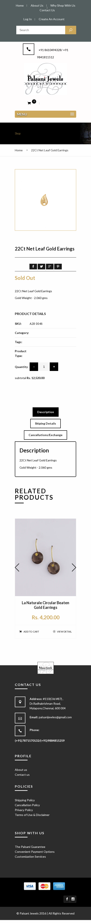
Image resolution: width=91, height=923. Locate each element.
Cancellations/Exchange (45, 435)
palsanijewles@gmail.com (55, 717)
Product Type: (20, 353)
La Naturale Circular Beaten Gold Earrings (45, 605)
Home (19, 150)
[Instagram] (73, 899)
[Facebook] (67, 899)
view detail (64, 631)
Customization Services (30, 856)
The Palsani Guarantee (30, 847)
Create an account (52, 19)
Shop (18, 133)
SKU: (18, 323)
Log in (27, 19)
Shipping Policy (25, 800)
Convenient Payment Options (35, 851)
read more (22, 304)
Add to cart (31, 631)
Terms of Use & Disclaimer (32, 815)
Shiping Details (45, 423)
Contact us (22, 774)
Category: (22, 333)
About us (21, 769)
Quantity (21, 367)
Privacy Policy (24, 810)
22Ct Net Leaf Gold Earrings (49, 150)
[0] (29, 103)
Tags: (18, 342)
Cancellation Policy (27, 805)
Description (45, 412)
